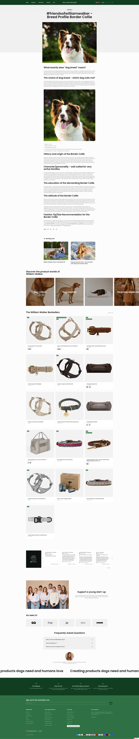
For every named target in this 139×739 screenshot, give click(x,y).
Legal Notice (69, 723)
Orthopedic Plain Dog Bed (92, 421)
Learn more (93, 717)
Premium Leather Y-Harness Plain (35, 346)
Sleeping (33, 2)
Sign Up (110, 703)
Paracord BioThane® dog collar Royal (64, 459)
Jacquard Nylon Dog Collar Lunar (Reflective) (37, 535)
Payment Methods (70, 715)
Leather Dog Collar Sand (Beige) (34, 384)
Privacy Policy (69, 721)
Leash (69, 222)
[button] (42, 558)
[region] (77, 558)
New (54, 2)
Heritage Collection (48, 725)
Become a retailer (29, 721)
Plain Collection (48, 719)
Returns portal (69, 714)
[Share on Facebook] (48, 229)
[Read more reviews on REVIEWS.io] (33, 562)
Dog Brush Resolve (67, 225)
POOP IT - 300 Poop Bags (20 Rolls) (64, 498)
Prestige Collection (48, 721)
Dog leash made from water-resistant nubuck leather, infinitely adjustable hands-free (98, 460)
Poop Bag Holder (74, 222)
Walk (27, 2)
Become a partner (29, 723)
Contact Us (28, 714)
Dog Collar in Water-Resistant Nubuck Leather (96, 346)
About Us (28, 712)
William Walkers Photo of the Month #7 (54, 262)
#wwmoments (29, 715)
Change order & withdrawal (73, 726)
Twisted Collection (48, 723)
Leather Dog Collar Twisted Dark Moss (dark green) (68, 421)
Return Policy (69, 719)
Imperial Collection (48, 714)
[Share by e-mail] (56, 229)
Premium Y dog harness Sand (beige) (35, 421)
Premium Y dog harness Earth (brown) (65, 384)
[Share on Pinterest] (54, 229)
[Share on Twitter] (51, 229)
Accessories (40, 2)
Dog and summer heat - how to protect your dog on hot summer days (82, 262)
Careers (27, 719)
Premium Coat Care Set (55, 225)
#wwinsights (69, 9)
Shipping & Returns (70, 712)
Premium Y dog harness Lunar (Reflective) (36, 498)
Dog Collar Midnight (50, 222)
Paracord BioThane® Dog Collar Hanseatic (95, 498)
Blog (27, 717)
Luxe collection (47, 715)
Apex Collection (48, 712)
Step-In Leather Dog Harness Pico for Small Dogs (67, 346)
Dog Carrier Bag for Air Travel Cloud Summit (37, 459)
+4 (62, 349)
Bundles (48, 2)
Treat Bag (81, 222)
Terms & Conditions (71, 717)
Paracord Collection (49, 717)
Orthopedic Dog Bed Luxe (92, 384)
